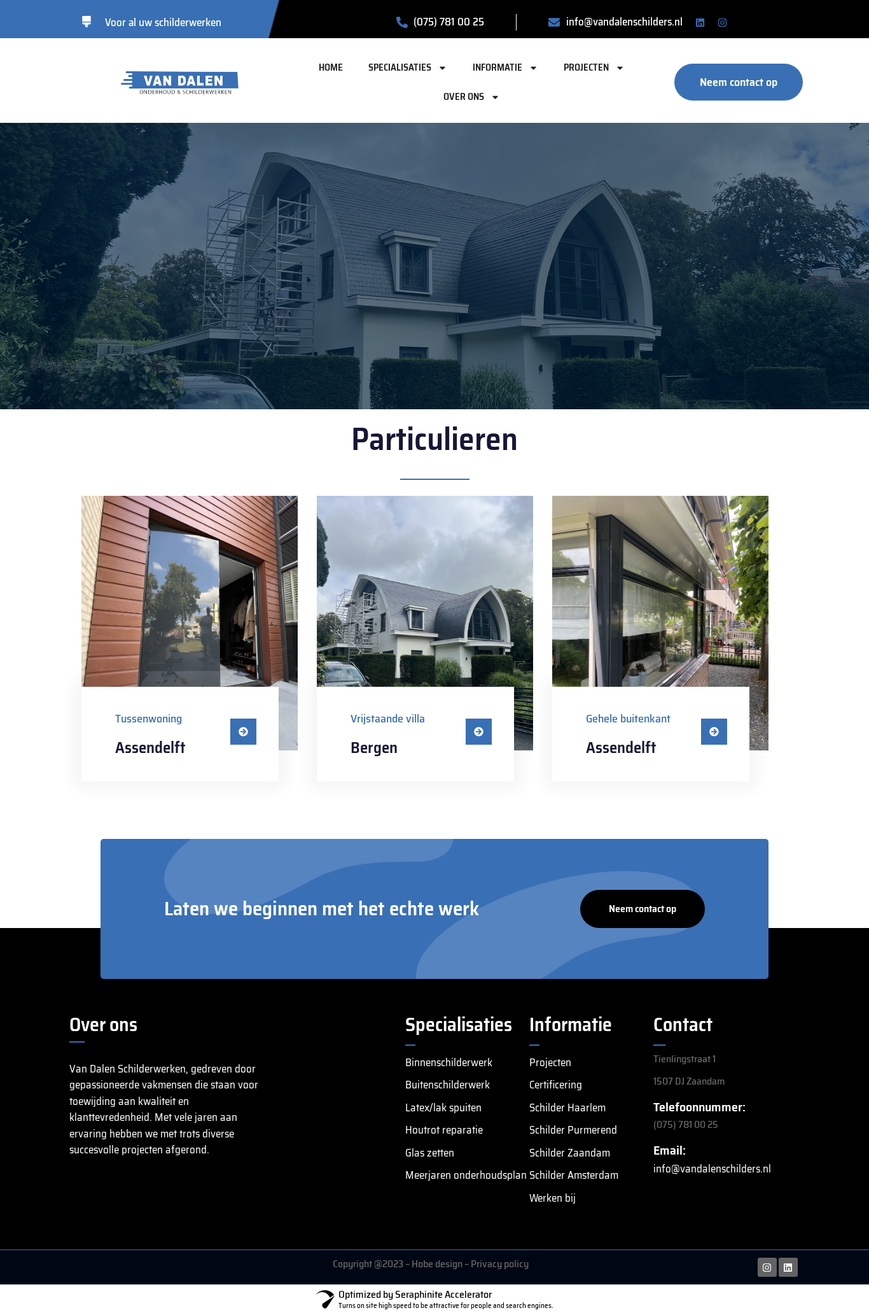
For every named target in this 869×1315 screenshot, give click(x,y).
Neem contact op (642, 909)
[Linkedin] (700, 22)
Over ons (463, 96)
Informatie (497, 67)
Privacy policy (500, 1264)
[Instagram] (722, 22)
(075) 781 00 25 (685, 1124)
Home (331, 67)
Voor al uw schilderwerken (163, 22)
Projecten (586, 67)
